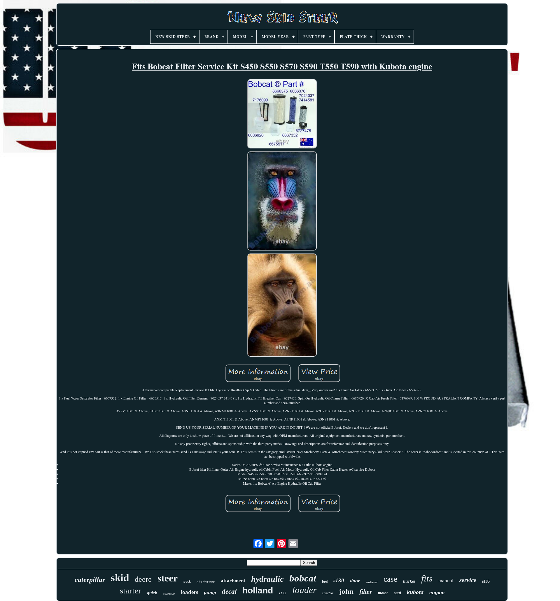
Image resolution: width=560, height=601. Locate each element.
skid (120, 578)
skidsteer (206, 582)
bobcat (302, 578)
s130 (338, 580)
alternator (169, 593)
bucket (409, 581)
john (346, 591)
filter (365, 591)
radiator (372, 582)
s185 (486, 581)
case (390, 579)
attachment (233, 581)
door (355, 581)
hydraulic (267, 579)
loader (304, 590)
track (187, 581)
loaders (189, 592)
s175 (282, 593)
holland (257, 590)
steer (168, 578)
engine (436, 592)
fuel (325, 581)
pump (210, 592)
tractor (327, 593)
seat (397, 592)
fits (427, 578)
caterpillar (90, 580)
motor (383, 593)
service (467, 580)
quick (152, 593)
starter (130, 590)
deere (143, 579)
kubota (415, 592)
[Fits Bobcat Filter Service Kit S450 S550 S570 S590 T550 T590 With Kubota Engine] (282, 114)
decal (229, 591)
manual (446, 581)
